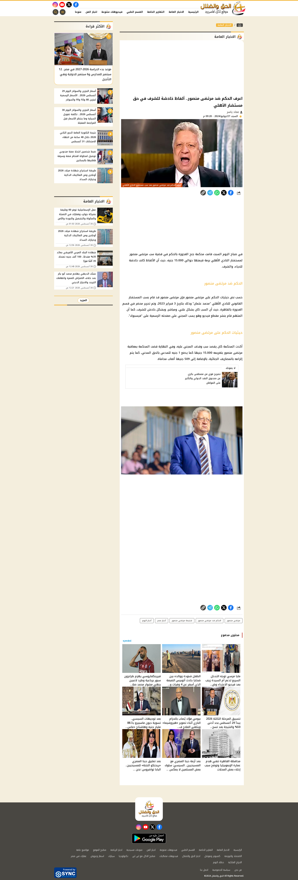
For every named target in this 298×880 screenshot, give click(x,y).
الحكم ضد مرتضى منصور (209, 620)
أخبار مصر (161, 620)
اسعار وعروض (97, 856)
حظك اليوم (218, 862)
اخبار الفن (91, 12)
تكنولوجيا (123, 856)
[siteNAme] (223, 8)
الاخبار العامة (176, 12)
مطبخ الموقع (99, 850)
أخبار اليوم (146, 620)
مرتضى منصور (233, 620)
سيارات (111, 856)
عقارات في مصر (78, 856)
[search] (55, 12)
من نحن (238, 870)
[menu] (62, 12)
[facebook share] (231, 192)
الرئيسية (193, 12)
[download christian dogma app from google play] (149, 838)
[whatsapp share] (217, 192)
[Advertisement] (181, 68)
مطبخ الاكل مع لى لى (143, 856)
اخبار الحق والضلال (191, 856)
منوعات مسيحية (134, 850)
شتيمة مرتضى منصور (182, 620)
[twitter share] (224, 192)
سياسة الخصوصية (221, 870)
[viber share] (210, 192)
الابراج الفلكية (235, 862)
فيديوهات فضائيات (168, 856)
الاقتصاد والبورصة (233, 856)
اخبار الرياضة (116, 850)
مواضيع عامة (82, 850)
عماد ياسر (233, 112)
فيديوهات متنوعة (111, 12)
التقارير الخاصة (156, 12)
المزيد (83, 300)
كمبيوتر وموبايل (212, 856)
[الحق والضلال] (240, 25)
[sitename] (149, 809)
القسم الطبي (135, 12)
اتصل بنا (204, 870)
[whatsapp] (203, 192)
